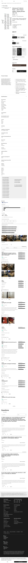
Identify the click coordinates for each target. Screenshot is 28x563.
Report (9, 299)
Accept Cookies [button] (20, 561)
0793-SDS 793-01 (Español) (6, 182)
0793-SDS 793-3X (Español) (6, 188)
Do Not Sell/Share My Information (8, 514)
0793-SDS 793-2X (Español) (6, 191)
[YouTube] (19, 500)
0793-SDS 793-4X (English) (6, 192)
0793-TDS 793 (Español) (17, 182)
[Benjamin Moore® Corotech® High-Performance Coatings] (7, 537)
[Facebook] (14, 500)
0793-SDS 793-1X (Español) (6, 185)
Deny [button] (7, 561)
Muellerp (2, 344)
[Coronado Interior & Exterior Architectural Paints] (7, 547)
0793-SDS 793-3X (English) (6, 189)
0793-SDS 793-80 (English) (6, 195)
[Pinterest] (21, 500)
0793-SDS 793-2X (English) (6, 186)
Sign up (4, 500)
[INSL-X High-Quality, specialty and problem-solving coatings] (7, 542)
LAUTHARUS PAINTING (4, 282)
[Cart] (26, 1)
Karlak (2, 422)
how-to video (21, 89)
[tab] (3, 21)
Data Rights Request (6, 515)
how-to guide (22, 88)
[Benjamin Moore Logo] (14, 1)
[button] (24, 1)
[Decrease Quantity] (12, 71)
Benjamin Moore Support (4, 431)
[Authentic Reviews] (5, 202)
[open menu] (2, 1)
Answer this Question (22, 442)
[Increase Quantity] (15, 71)
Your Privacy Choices (6, 516)
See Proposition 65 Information (18, 186)
